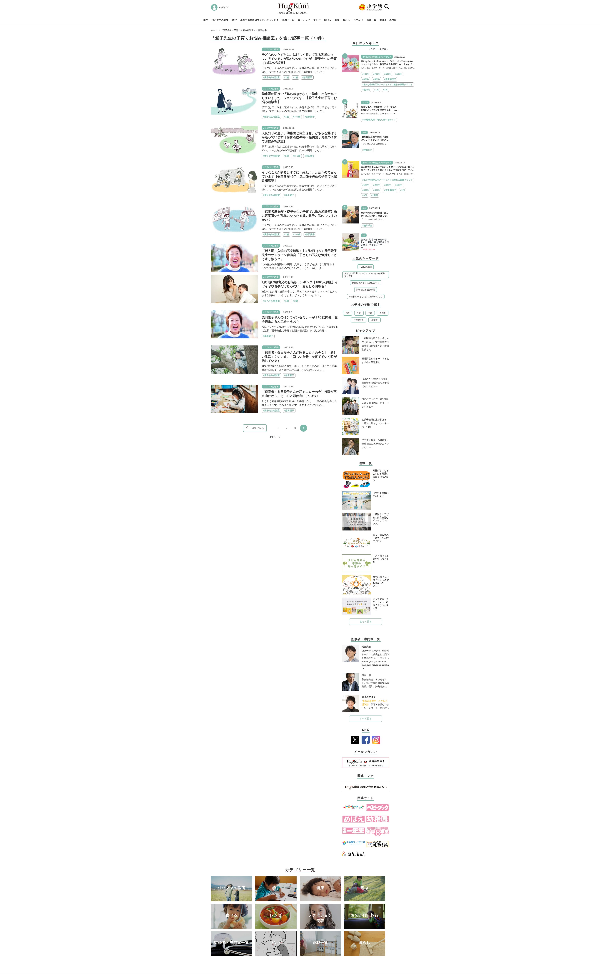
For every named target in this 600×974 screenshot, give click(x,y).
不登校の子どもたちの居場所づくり (365, 296)
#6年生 (365, 79)
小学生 (374, 320)
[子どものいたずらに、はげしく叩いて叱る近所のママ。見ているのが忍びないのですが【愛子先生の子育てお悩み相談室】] (234, 61)
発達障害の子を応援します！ (365, 283)
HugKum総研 (366, 267)
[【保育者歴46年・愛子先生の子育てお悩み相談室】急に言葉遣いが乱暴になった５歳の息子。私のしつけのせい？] (234, 218)
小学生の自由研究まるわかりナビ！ (259, 20)
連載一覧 (371, 20)
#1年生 (365, 74)
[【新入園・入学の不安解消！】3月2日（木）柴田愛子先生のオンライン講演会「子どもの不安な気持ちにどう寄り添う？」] (234, 257)
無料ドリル (288, 20)
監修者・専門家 (388, 20)
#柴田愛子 (307, 77)
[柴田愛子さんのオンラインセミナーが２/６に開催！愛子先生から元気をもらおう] (234, 324)
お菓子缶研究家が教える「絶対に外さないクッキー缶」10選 (375, 423)
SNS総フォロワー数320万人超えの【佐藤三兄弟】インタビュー (375, 403)
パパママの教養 (220, 20)
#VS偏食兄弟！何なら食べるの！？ (379, 119)
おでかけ (358, 20)
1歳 (358, 313)
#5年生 (376, 79)
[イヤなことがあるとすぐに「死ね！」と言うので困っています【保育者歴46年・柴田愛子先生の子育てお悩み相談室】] (234, 179)
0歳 (347, 313)
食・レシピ (304, 20)
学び (205, 20)
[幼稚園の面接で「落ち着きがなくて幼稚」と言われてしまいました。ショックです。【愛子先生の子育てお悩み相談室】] (234, 100)
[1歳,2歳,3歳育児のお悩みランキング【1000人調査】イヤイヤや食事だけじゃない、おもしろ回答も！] (234, 289)
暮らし (346, 20)
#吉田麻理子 (390, 79)
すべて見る (366, 718)
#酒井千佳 (367, 225)
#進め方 (366, 89)
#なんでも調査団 (271, 301)
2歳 (370, 313)
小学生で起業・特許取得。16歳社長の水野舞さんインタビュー (375, 444)
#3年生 (387, 74)
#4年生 (398, 74)
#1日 (376, 89)
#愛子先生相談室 (271, 77)
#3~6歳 (296, 116)
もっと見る (366, 621)
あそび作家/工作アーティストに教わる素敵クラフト (364, 274)
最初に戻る (258, 428)
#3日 (385, 89)
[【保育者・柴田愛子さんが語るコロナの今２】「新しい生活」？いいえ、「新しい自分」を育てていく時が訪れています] (234, 359)
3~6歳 (382, 313)
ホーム (214, 30)
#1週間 (374, 195)
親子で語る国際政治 (365, 289)
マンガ (317, 20)
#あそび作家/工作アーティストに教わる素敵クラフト (387, 84)
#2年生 (376, 74)
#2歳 (295, 77)
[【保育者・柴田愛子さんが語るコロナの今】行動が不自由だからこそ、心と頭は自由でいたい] (234, 398)
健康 (337, 20)
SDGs (327, 20)
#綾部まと (367, 150)
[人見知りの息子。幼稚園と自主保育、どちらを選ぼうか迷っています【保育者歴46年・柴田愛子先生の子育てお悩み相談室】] (234, 140)
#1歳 (286, 77)
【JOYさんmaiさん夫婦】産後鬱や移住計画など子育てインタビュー (375, 383)
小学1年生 (358, 320)
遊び (234, 20)
